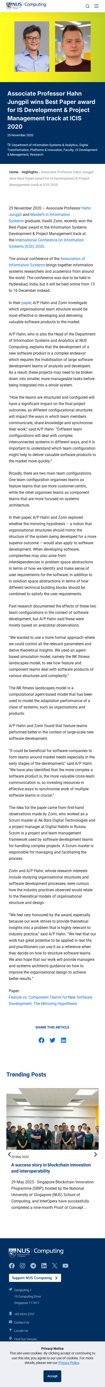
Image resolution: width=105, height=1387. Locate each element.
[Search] (87, 6)
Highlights (30, 172)
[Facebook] (12, 1266)
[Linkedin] (44, 1266)
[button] (41, 1040)
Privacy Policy (68, 1363)
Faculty (68, 150)
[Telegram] (33, 1266)
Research (36, 154)
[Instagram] (22, 1266)
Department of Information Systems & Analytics (45, 145)
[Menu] (96, 6)
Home (14, 172)
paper (26, 302)
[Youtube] (65, 1266)
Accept (52, 1376)
